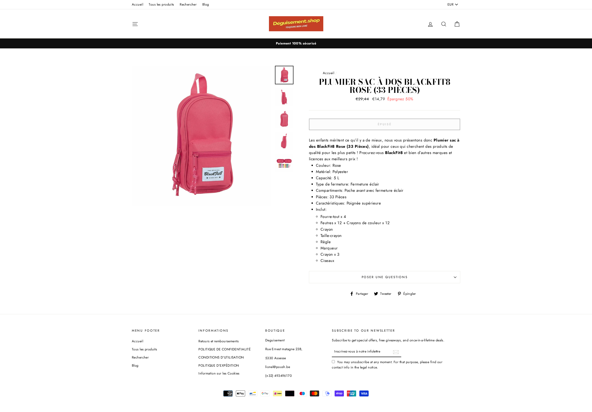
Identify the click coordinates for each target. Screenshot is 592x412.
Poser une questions (385, 277)
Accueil (137, 4)
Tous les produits (161, 4)
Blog (205, 4)
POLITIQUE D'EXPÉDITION (218, 365)
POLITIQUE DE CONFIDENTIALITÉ (224, 349)
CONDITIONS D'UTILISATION (221, 357)
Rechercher (188, 4)
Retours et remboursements (218, 341)
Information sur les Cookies (218, 373)
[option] (296, 43)
